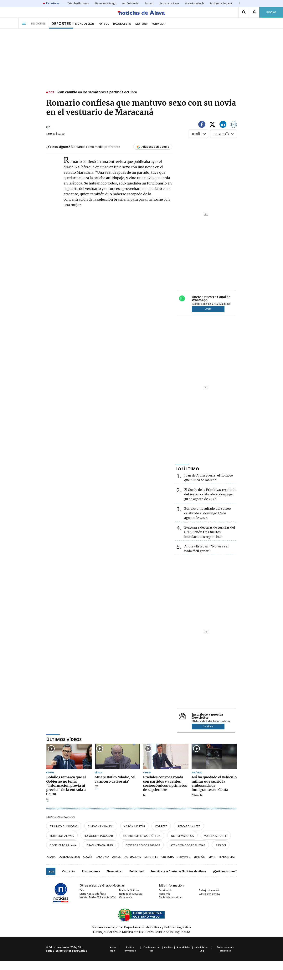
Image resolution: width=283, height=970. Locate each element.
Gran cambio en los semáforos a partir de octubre (96, 92)
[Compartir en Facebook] (201, 125)
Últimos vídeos (64, 739)
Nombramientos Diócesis (142, 836)
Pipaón (221, 845)
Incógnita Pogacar (98, 836)
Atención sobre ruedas (187, 845)
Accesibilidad (183, 947)
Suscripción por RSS (209, 893)
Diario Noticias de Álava (93, 893)
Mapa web (164, 893)
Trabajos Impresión (209, 890)
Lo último (187, 469)
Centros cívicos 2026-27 (143, 845)
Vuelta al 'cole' (215, 836)
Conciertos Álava (63, 845)
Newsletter (115, 871)
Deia (82, 890)
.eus (51, 871)
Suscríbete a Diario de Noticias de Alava (178, 871)
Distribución (165, 890)
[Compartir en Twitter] (212, 125)
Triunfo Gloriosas (64, 826)
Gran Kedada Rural (100, 845)
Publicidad (136, 871)
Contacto (68, 871)
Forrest (161, 826)
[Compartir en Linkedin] (222, 125)
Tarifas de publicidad (170, 897)
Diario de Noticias (129, 890)
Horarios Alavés (62, 836)
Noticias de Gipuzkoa (130, 893)
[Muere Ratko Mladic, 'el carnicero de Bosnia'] (117, 756)
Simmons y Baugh (101, 826)
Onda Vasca (125, 897)
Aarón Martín (134, 826)
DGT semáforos (182, 836)
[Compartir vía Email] (233, 125)
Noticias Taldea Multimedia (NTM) (98, 897)
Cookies (168, 947)
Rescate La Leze (189, 826)
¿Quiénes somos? (225, 871)
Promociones (91, 871)
